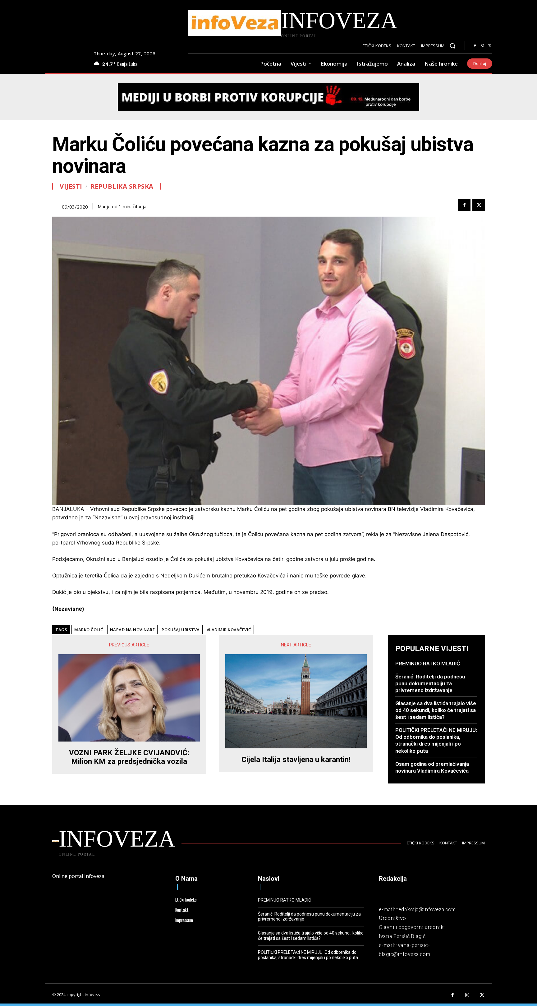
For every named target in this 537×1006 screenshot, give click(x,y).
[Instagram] (482, 46)
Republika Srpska (122, 186)
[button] (452, 45)
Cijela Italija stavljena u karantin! (296, 759)
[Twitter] (489, 46)
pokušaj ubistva (181, 629)
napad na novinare (132, 629)
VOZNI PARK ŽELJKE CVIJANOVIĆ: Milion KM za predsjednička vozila (129, 757)
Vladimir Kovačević (229, 629)
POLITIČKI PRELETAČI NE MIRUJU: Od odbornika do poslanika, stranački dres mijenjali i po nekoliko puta (436, 740)
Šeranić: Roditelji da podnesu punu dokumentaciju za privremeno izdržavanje (430, 683)
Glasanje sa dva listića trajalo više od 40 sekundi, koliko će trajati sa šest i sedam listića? (435, 710)
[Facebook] (475, 46)
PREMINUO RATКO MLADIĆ (427, 663)
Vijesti (71, 186)
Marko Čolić (88, 629)
